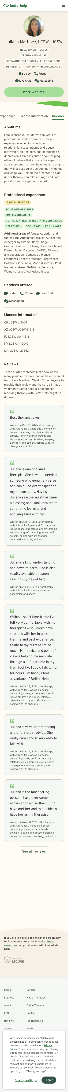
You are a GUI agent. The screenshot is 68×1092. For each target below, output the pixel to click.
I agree (48, 1080)
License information (34, 116)
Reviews (58, 116)
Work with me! (34, 92)
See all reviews (34, 851)
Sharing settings (26, 1080)
